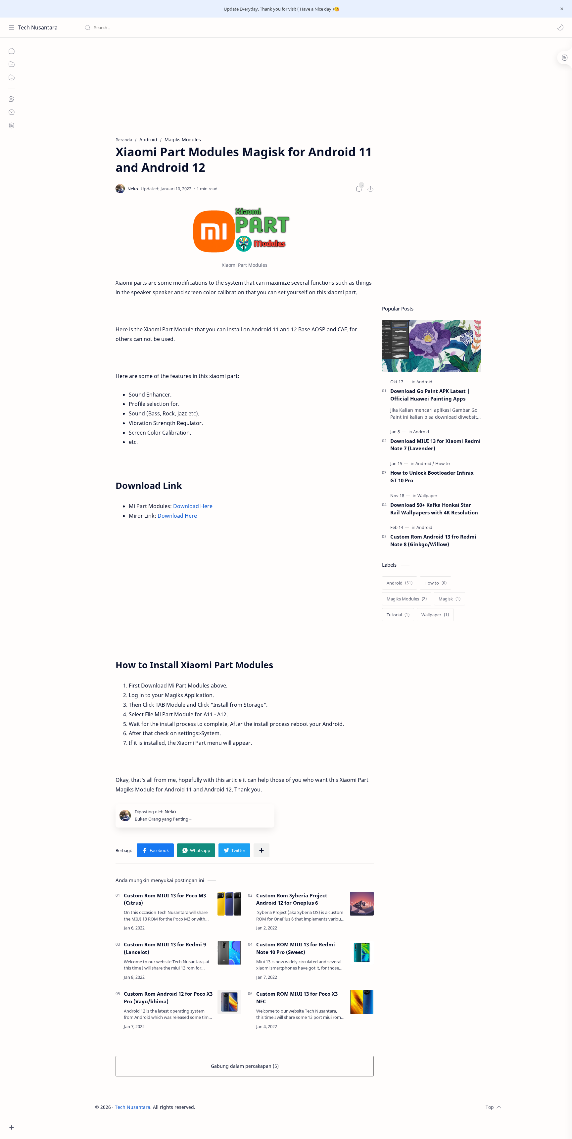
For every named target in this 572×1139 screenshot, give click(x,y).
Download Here (193, 506)
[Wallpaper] (427, 495)
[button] (560, 27)
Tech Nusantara (38, 27)
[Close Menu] (562, 9)
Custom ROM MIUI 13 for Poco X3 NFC (297, 997)
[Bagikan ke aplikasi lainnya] (261, 850)
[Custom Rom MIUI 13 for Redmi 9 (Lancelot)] (229, 953)
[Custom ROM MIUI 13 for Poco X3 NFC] (362, 1002)
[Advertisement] (215, 62)
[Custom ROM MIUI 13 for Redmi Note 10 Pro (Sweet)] (362, 953)
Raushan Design (241, 1107)
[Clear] (188, 27)
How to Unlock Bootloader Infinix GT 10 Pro (432, 476)
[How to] (442, 463)
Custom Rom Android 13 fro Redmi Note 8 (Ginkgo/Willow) (433, 540)
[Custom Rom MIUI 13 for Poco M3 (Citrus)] (229, 904)
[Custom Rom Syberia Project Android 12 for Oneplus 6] (362, 904)
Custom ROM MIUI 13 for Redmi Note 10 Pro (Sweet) (295, 948)
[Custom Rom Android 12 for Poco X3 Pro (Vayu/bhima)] (229, 1002)
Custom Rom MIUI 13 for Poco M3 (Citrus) (165, 899)
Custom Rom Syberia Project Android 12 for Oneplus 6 (291, 899)
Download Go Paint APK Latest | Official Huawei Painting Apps (430, 395)
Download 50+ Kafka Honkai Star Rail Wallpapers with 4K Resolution (434, 508)
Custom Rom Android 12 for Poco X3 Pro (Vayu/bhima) (168, 997)
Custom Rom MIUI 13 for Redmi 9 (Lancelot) (165, 948)
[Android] (424, 382)
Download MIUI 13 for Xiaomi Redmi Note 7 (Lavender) (435, 445)
